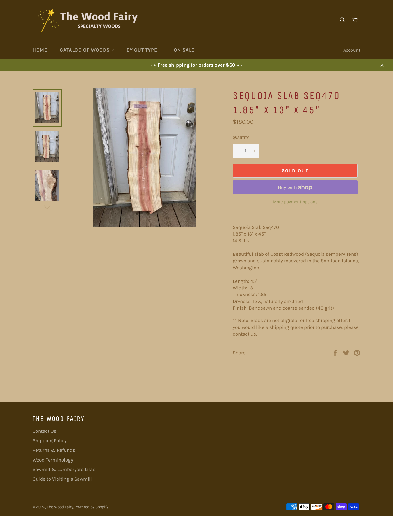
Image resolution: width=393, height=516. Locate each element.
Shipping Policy (50, 440)
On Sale (184, 50)
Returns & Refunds (54, 450)
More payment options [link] (295, 201)
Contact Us (44, 431)
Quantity (241, 137)
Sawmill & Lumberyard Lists (64, 469)
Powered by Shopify (91, 507)
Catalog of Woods (85, 50)
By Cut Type (143, 50)
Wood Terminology (53, 460)
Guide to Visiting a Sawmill (62, 479)
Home (40, 50)
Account (351, 50)
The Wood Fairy (60, 507)
